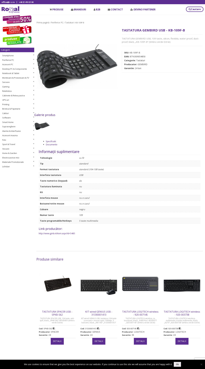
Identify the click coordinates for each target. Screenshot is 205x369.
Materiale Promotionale (13, 162)
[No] (201, 364)
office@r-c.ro (8, 2)
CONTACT (117, 9)
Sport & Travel (8, 144)
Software (6, 117)
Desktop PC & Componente (14, 69)
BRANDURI (80, 9)
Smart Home (8, 122)
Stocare (5, 148)
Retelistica (7, 91)
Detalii (57, 341)
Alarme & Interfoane (11, 131)
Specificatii (51, 141)
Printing (5, 104)
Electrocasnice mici (10, 157)
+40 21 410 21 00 (26, 2)
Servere (6, 82)
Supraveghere (8, 126)
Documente (51, 144)
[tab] (123, 141)
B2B (98, 9)
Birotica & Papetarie (11, 108)
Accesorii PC (7, 64)
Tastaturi (69, 22)
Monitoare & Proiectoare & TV (15, 77)
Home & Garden (9, 153)
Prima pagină (42, 22)
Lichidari (6, 166)
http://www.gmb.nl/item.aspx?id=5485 (57, 233)
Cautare (196, 9)
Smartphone (8, 55)
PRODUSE (57, 9)
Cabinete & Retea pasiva (13, 95)
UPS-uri (5, 100)
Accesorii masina (10, 135)
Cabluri (5, 113)
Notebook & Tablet (10, 73)
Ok (177, 364)
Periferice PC (8, 60)
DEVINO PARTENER (144, 9)
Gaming (5, 86)
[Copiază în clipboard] (54, 328)
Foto (4, 140)
